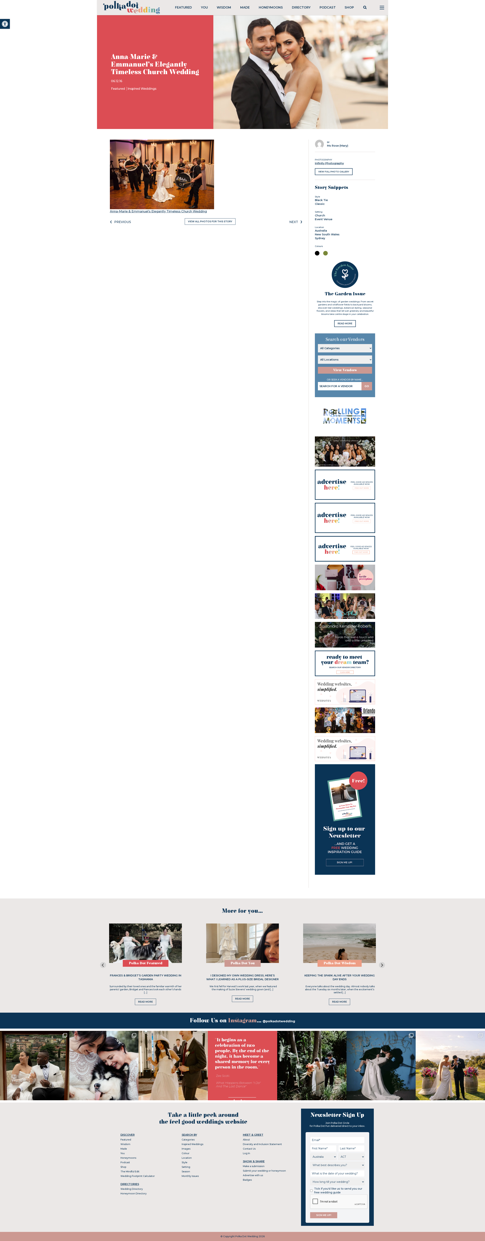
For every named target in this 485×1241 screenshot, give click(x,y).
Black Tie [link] (321, 200)
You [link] (204, 7)
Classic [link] (320, 204)
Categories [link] (188, 1139)
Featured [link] (183, 7)
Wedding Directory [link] (131, 1189)
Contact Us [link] (249, 1148)
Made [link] (245, 7)
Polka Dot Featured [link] (145, 963)
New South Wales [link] (327, 234)
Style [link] (184, 1162)
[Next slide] (382, 965)
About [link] (246, 1139)
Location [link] (187, 1157)
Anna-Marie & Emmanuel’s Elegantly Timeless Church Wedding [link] (158, 211)
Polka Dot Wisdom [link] (340, 963)
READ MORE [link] (345, 323)
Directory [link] (301, 7)
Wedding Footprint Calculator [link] (137, 1176)
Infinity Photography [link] (329, 163)
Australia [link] (321, 230)
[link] (5, 24)
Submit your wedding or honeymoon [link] (264, 1170)
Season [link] (186, 1171)
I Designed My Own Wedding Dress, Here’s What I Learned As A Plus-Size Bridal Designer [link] (242, 977)
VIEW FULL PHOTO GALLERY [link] (333, 171)
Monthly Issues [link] (190, 1176)
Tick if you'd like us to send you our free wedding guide (338, 1190)
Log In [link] (246, 1153)
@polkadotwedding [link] (279, 1021)
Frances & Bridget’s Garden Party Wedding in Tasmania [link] (145, 977)
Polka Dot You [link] (243, 963)
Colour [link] (185, 1153)
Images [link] (186, 1148)
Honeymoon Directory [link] (133, 1193)
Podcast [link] (328, 7)
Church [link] (320, 215)
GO (367, 386)
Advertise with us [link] (253, 1175)
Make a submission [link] (253, 1166)
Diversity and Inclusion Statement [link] (262, 1144)
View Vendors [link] (345, 370)
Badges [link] (247, 1179)
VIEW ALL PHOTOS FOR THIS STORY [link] (210, 221)
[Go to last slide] (103, 965)
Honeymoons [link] (271, 7)
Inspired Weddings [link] (142, 88)
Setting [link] (186, 1167)
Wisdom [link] (224, 7)
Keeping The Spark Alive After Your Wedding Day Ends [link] (339, 977)
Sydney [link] (320, 238)
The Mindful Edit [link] (129, 1171)
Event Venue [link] (323, 219)
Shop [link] (349, 7)
